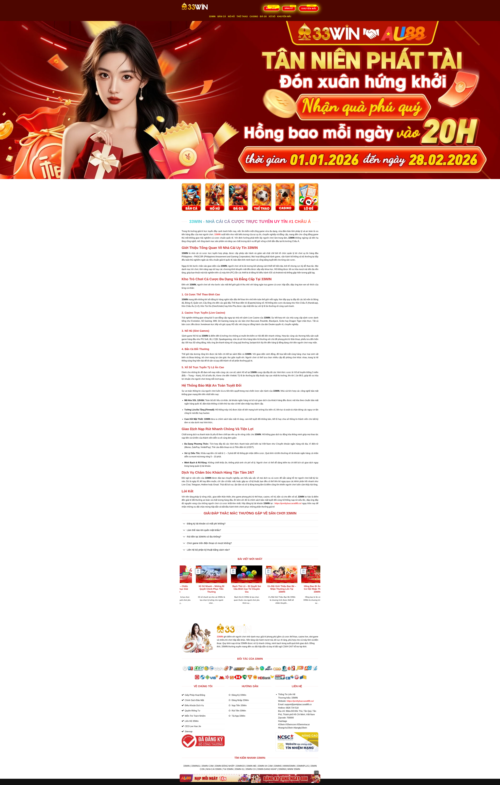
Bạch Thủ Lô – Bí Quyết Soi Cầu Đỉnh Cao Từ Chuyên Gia (252, 589)
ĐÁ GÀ (263, 16)
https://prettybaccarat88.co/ (300, 701)
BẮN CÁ (221, 16)
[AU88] (214, 778)
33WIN (220, 637)
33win (212, 16)
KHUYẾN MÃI (284, 16)
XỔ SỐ (272, 16)
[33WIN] (195, 6)
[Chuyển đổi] (184, 524)
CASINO (254, 16)
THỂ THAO (242, 16)
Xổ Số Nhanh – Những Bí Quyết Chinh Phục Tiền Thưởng (217, 589)
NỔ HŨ (231, 16)
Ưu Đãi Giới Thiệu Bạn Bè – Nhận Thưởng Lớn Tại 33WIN (287, 589)
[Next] (319, 588)
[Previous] (181, 588)
